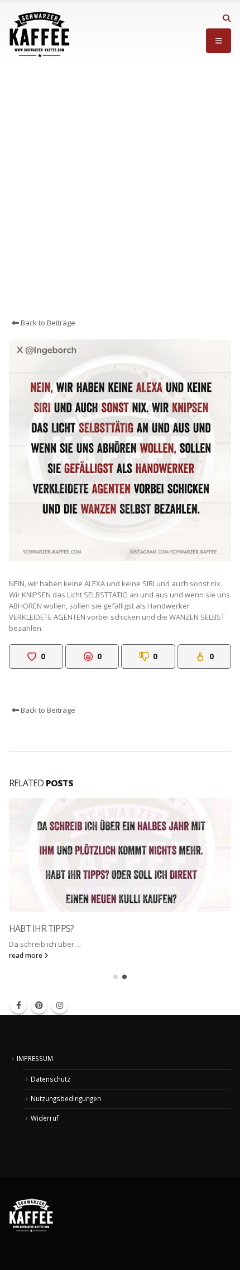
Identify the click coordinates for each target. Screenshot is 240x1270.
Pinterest (39, 1005)
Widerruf (45, 1117)
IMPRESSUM (35, 1058)
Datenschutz (50, 1078)
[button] (226, 18)
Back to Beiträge (47, 323)
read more (26, 955)
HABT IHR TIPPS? (41, 928)
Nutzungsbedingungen (66, 1098)
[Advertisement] (120, 192)
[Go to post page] (120, 855)
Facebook (18, 1005)
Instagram (59, 1005)
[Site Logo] (39, 34)
